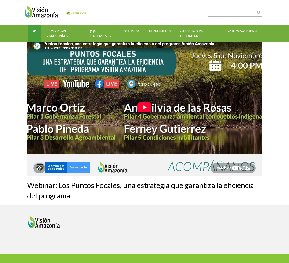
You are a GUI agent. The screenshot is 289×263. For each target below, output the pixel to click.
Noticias (132, 31)
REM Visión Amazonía (56, 33)
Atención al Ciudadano (191, 33)
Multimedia (160, 31)
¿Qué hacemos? (99, 33)
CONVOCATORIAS (242, 31)
